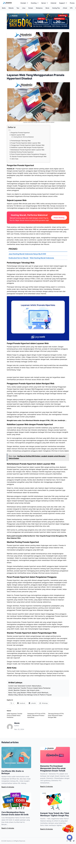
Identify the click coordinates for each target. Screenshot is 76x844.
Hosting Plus (56, 8)
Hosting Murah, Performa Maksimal (24, 137)
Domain (23, 3)
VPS (71, 8)
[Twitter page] (74, 841)
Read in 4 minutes (7, 787)
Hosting (34, 3)
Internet (53, 3)
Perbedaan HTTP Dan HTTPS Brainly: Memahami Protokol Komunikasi (36, 715)
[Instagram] (70, 841)
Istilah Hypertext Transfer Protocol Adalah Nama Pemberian (14, 715)
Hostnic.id (10, 169)
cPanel (65, 8)
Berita (4, 8)
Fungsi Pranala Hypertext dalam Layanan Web (26, 143)
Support (62, 3)
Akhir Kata (14, 159)
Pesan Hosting (59, 218)
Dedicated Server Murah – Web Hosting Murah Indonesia (31, 258)
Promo (72, 3)
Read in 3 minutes (7, 828)
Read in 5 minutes (46, 786)
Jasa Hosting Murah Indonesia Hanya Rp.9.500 (27, 254)
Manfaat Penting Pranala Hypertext (22, 152)
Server (43, 3)
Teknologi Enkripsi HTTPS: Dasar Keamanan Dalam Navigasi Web (56, 715)
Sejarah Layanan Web (18, 135)
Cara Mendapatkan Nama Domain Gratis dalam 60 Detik (15, 813)
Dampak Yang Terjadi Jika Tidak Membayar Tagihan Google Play (54, 814)
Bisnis (47, 8)
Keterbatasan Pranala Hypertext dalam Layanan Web (27, 150)
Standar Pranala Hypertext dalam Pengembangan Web (29, 156)
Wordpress (39, 8)
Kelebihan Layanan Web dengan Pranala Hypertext (27, 147)
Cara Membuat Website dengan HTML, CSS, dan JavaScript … (44, 420)
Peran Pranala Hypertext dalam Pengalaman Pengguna (28, 154)
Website (11, 8)
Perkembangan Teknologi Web (21, 140)
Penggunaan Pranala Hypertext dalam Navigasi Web (27, 145)
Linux (23, 8)
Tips (17, 8)
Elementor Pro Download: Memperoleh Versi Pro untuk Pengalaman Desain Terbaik (53, 768)
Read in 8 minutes (46, 829)
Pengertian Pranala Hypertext (20, 132)
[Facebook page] (67, 841)
